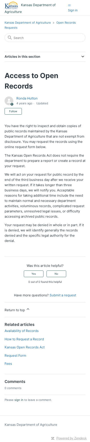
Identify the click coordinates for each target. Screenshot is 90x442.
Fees (8, 364)
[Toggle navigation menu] (69, 5)
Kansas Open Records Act (25, 347)
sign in (18, 400)
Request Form (15, 355)
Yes (33, 273)
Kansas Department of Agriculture (28, 22)
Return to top (15, 310)
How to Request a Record (24, 339)
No (56, 273)
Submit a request (63, 295)
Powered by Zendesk (71, 438)
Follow (13, 111)
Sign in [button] (73, 10)
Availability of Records (22, 331)
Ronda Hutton (27, 98)
